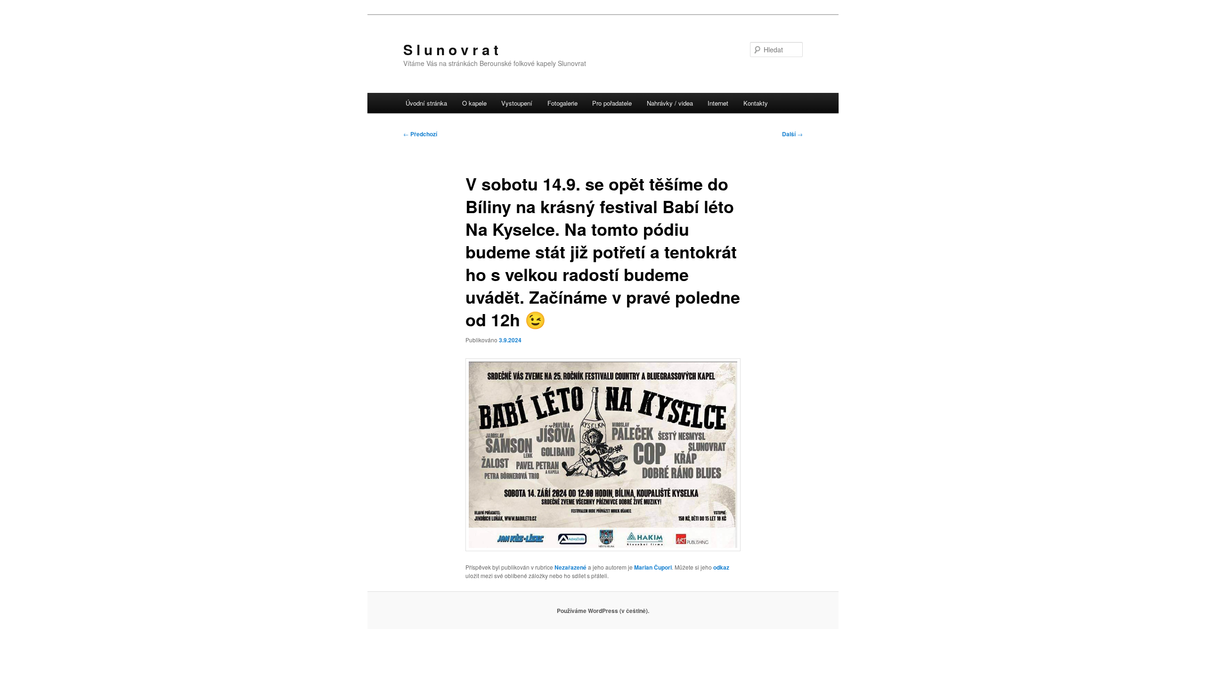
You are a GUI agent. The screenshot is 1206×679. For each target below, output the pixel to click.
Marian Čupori (653, 567)
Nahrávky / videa (670, 103)
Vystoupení (516, 103)
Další (792, 134)
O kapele (474, 103)
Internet (718, 103)
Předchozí (420, 134)
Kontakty (755, 103)
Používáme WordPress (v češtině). (603, 610)
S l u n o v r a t (450, 49)
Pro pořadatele (612, 103)
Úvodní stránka (426, 103)
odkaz (721, 567)
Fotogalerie (562, 103)
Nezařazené (570, 567)
